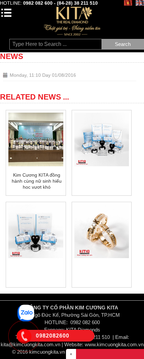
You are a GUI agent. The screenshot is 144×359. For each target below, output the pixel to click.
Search (123, 44)
